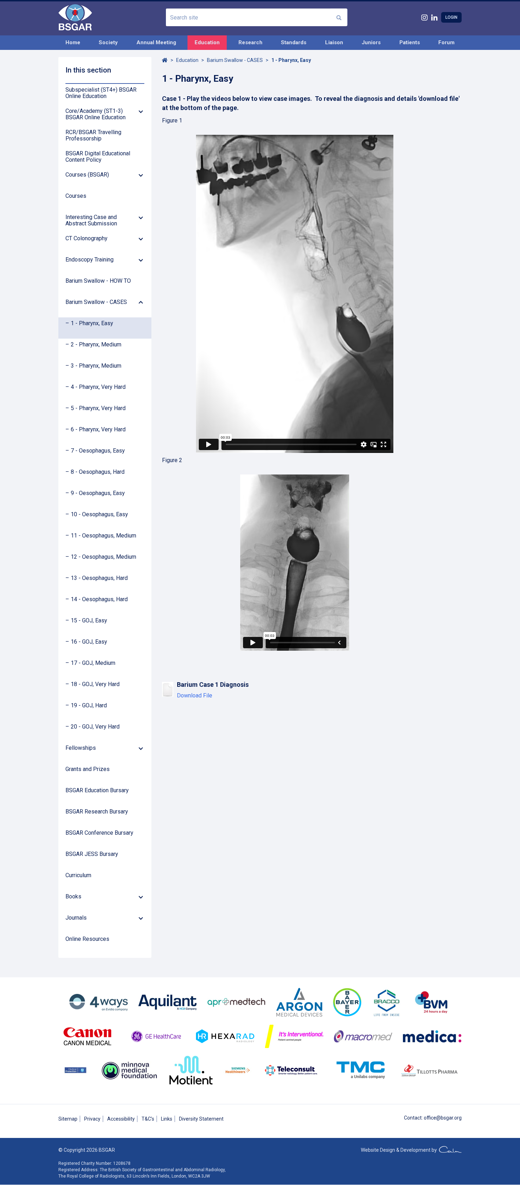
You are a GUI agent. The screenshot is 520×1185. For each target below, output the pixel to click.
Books (73, 896)
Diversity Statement (201, 1119)
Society (108, 42)
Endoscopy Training (89, 260)
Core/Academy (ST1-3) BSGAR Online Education (95, 114)
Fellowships (80, 748)
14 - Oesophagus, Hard (99, 599)
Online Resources (87, 939)
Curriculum (78, 875)
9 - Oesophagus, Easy (98, 493)
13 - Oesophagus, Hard (99, 578)
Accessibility (121, 1119)
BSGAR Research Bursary (96, 812)
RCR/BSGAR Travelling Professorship (93, 135)
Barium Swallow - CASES (96, 302)
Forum (446, 42)
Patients (409, 42)
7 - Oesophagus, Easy (98, 451)
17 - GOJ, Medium (93, 663)
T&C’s (147, 1119)
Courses (75, 196)
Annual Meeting (156, 42)
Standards (293, 42)
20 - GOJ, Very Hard (95, 727)
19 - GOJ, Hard (89, 705)
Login (451, 17)
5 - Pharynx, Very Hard (98, 408)
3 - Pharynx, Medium (96, 366)
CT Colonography (86, 238)
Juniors (371, 42)
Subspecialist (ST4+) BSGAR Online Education (101, 93)
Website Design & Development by (400, 1150)
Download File (194, 695)
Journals (76, 918)
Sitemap (67, 1119)
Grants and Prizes (87, 769)
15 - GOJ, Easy (89, 620)
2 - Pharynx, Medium (96, 344)
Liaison (334, 42)
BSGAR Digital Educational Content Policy (97, 156)
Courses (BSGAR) (87, 175)
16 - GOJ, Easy (89, 642)
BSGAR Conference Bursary (99, 833)
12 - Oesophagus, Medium (103, 557)
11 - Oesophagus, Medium (103, 536)
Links (166, 1119)
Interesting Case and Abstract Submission (91, 220)
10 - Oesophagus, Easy (99, 514)
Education (207, 42)
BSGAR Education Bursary (97, 790)
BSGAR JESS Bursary (91, 854)
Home (72, 42)
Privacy (92, 1119)
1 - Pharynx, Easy (92, 323)
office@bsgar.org (443, 1118)
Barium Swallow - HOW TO (98, 281)
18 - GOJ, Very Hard (95, 684)
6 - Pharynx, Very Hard (98, 429)
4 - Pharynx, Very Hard (98, 387)
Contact (413, 1118)
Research (250, 42)
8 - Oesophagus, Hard (98, 472)
